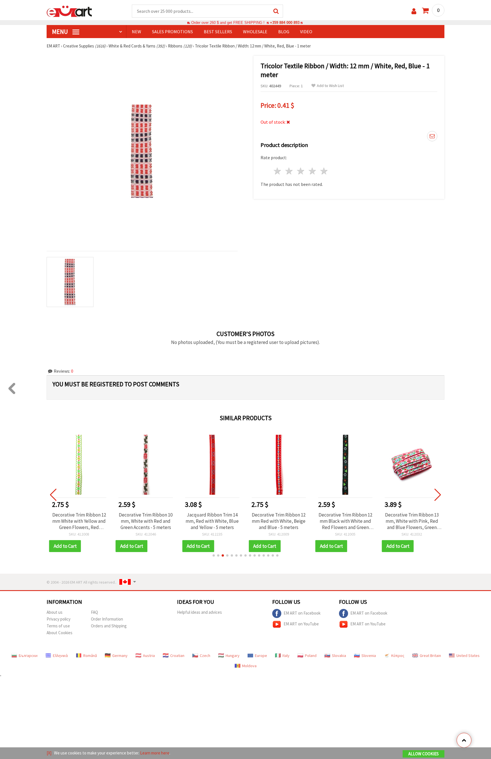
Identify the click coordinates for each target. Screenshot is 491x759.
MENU (60, 32)
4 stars (312, 171)
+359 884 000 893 (284, 22)
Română (90, 655)
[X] (49, 753)
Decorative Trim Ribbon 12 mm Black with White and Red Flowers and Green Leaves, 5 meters (345, 521)
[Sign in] (413, 11)
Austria (149, 655)
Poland (311, 655)
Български (28, 655)
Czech (205, 655)
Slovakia (339, 655)
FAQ (94, 612)
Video (306, 31)
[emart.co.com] (69, 11)
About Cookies (59, 632)
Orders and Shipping (109, 626)
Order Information (107, 619)
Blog (283, 31)
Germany (120, 655)
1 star (278, 171)
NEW (136, 31)
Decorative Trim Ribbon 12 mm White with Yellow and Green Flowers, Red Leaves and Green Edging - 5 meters (79, 521)
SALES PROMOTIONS (172, 31)
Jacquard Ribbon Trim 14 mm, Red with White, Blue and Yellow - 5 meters (212, 521)
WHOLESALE (255, 31)
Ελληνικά (60, 655)
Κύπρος (397, 655)
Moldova (249, 665)
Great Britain (430, 655)
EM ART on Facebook (302, 612)
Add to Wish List (330, 86)
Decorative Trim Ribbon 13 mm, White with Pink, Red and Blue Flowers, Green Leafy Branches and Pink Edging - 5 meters (412, 521)
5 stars (324, 171)
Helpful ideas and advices (199, 612)
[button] (214, 555)
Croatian (177, 655)
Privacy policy (58, 619)
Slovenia (368, 655)
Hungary (233, 655)
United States (468, 655)
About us (55, 612)
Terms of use (58, 626)
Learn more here (154, 753)
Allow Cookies (423, 753)
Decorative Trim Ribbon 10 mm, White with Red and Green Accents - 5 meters (145, 521)
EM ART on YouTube (301, 623)
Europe (261, 655)
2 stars (289, 171)
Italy (286, 655)
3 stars (301, 171)
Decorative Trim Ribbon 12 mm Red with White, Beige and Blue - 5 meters (278, 521)
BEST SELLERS (218, 31)
